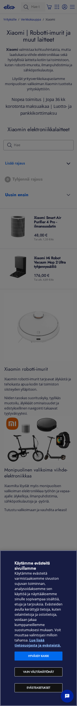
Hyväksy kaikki (38, 656)
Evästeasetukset (38, 688)
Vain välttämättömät (38, 672)
